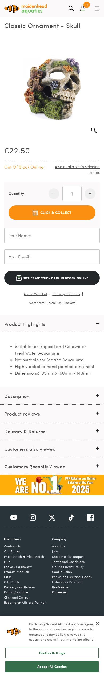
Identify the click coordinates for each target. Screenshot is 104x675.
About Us (58, 546)
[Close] (97, 623)
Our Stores (12, 551)
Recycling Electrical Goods (72, 577)
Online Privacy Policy (68, 567)
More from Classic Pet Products (52, 302)
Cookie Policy (62, 572)
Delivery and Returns (19, 587)
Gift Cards (11, 582)
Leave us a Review (18, 567)
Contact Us (12, 546)
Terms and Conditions (68, 562)
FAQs (7, 577)
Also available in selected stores (77, 169)
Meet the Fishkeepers (68, 557)
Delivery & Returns (66, 294)
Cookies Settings (52, 652)
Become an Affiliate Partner (25, 602)
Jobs (55, 551)
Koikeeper (59, 592)
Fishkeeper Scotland (67, 582)
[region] (52, 645)
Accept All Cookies (51, 666)
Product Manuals (16, 572)
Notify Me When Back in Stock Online (55, 278)
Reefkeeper (60, 587)
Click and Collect (16, 597)
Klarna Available (16, 592)
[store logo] (25, 9)
